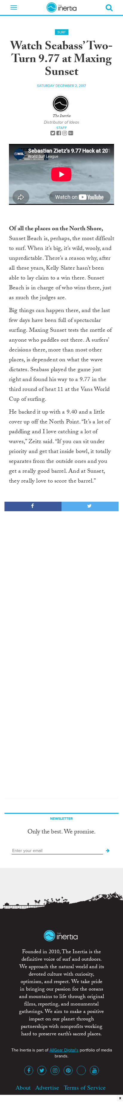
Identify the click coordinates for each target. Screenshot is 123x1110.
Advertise (47, 1087)
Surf (61, 32)
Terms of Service (85, 1087)
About (23, 1087)
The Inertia (61, 116)
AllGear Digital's (64, 1050)
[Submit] (107, 851)
